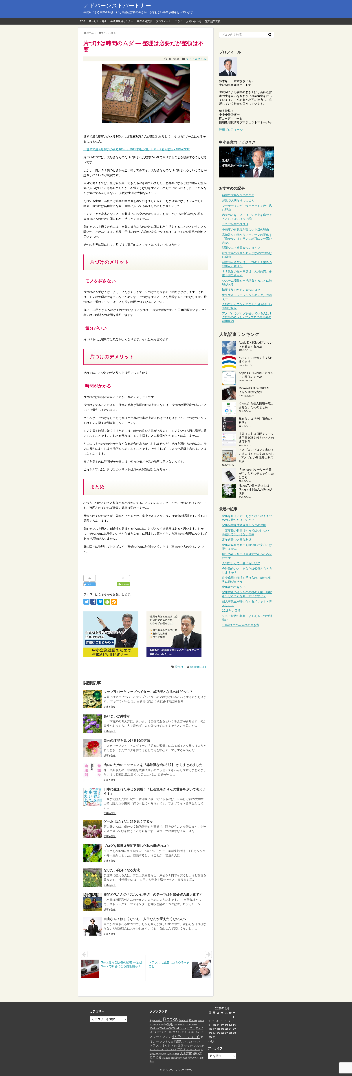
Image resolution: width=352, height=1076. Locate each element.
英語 (185, 1057)
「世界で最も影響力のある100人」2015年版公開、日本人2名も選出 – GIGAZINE (136, 149)
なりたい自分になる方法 (122, 870)
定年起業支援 (213, 21)
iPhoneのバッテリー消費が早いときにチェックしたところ (256, 473)
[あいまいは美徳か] (92, 723)
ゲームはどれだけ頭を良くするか (128, 821)
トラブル (155, 1045)
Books (170, 1019)
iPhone (193, 1020)
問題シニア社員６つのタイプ (241, 247)
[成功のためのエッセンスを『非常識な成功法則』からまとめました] (92, 772)
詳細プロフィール (231, 129)
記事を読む (110, 706)
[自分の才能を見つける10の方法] (92, 748)
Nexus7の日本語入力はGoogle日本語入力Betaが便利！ (255, 489)
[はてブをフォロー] (100, 602)
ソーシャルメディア (191, 1042)
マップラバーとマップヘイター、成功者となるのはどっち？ (148, 692)
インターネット (160, 1032)
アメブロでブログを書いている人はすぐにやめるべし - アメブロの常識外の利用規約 (247, 317)
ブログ (181, 1049)
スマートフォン (160, 1037)
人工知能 (186, 1053)
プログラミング (193, 1049)
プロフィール (163, 21)
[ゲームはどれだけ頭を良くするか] (92, 829)
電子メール (193, 1057)
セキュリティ (186, 1036)
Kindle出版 (166, 1024)
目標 (158, 1057)
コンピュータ (197, 1032)
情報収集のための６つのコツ (241, 289)
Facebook (183, 1020)
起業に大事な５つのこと (238, 195)
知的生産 (166, 1058)
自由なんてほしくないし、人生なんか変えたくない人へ (145, 919)
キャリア (180, 1032)
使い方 (197, 1053)
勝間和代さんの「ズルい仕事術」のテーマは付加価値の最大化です (153, 894)
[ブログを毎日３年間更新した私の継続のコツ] (92, 853)
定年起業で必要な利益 (236, 539)
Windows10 (166, 1028)
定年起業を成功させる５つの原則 (244, 525)
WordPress (179, 1028)
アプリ (191, 1028)
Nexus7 (181, 1025)
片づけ (179, 666)
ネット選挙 (177, 1045)
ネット (166, 1045)
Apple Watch (156, 1020)
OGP (188, 1025)
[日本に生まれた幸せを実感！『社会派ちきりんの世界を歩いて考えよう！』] (92, 797)
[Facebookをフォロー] (93, 602)
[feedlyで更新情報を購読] (107, 602)
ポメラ (163, 1054)
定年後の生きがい (233, 587)
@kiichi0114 (198, 666)
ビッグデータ (170, 1049)
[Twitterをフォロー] (86, 602)
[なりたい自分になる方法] (92, 877)
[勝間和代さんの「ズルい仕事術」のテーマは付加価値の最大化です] (92, 902)
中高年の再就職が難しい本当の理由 (245, 229)
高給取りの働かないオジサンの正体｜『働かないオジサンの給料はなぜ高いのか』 (247, 238)
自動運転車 (176, 1057)
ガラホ (172, 1032)
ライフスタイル (196, 59)
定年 (152, 1057)
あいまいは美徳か (117, 716)
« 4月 (211, 1041)
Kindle (154, 1024)
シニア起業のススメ (235, 224)
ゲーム (187, 1032)
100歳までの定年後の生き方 (240, 625)
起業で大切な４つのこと (238, 200)
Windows (154, 1028)
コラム (179, 21)
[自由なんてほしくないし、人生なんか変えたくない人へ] (92, 926)
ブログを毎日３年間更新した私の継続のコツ (137, 846)
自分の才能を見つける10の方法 (127, 740)
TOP (82, 21)
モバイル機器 (173, 1054)
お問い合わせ (193, 21)
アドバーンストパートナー (117, 6)
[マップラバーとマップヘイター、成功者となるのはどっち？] (92, 699)
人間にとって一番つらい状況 (241, 563)
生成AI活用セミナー (121, 21)
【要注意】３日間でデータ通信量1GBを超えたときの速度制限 (256, 437)
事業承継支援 (144, 21)
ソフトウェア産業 (171, 1041)
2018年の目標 (231, 610)
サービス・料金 (98, 21)
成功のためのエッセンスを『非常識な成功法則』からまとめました (153, 765)
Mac (175, 1025)
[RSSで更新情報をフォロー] (114, 602)
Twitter (194, 1025)
